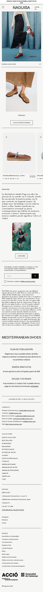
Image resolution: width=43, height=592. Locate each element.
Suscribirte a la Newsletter (10, 536)
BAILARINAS (6, 446)
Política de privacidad (28, 281)
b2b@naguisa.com (29, 421)
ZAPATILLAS (6, 476)
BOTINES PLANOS (8, 449)
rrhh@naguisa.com (15, 413)
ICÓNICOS (5, 461)
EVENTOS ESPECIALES (10, 458)
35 (4, 178)
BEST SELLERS (7, 440)
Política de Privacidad (9, 557)
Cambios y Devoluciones (10, 539)
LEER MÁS (21, 256)
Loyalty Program (7, 548)
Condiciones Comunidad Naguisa (13, 566)
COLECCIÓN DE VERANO (21, 123)
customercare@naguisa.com (25, 416)
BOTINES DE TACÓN (9, 452)
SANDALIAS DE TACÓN (9, 467)
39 (13, 178)
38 (11, 178)
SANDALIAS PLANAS (9, 464)
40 (15, 178)
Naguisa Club (6, 545)
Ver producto (19, 161)
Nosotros (5, 533)
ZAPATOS (5, 473)
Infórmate (34, 386)
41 (18, 178)
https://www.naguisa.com (13, 424)
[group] (21, 36)
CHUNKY (5, 455)
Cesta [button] (37, 8)
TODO (4, 479)
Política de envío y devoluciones (12, 560)
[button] (7, 7)
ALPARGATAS (6, 443)
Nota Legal (5, 554)
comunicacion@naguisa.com (23, 419)
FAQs (3, 551)
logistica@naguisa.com (27, 410)
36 (6, 178)
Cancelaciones (7, 542)
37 (8, 178)
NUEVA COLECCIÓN (9, 437)
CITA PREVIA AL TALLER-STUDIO (13, 510)
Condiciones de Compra (10, 563)
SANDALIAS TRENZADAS (10, 470)
